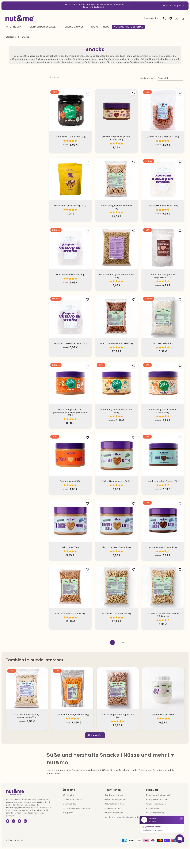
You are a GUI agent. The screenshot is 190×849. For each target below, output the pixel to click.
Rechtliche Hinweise (114, 795)
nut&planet (68, 813)
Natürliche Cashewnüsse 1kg (117, 613)
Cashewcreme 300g (70, 481)
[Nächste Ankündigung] (129, 5)
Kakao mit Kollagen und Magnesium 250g (163, 276)
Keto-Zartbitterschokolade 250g (70, 343)
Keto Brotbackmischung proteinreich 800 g (26, 716)
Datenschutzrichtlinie (114, 804)
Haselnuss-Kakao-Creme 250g (163, 481)
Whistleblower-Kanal (114, 813)
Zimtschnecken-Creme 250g (116, 547)
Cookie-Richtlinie (112, 808)
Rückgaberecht (153, 808)
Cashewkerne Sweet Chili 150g (163, 137)
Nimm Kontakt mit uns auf (158, 795)
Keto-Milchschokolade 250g (70, 274)
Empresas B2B (69, 804)
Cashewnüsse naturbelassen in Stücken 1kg (163, 614)
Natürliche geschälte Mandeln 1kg (116, 207)
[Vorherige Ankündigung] (60, 5)
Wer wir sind (68, 795)
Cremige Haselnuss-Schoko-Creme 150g (116, 138)
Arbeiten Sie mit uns (72, 799)
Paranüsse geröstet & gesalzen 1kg (118, 716)
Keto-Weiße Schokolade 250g (163, 206)
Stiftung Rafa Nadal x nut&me (76, 808)
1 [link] (112, 642)
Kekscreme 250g (70, 547)
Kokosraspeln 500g (163, 343)
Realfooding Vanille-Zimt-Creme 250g (116, 411)
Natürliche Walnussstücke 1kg (70, 613)
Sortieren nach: (147, 78)
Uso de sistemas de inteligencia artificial (123, 817)
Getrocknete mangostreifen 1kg (72, 715)
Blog (181, 6)
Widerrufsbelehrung (155, 813)
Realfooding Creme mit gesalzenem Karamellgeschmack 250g (70, 412)
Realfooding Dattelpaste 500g (70, 137)
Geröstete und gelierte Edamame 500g (116, 276)
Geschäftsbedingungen (115, 799)
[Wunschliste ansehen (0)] (170, 18)
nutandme (18, 840)
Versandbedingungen (156, 804)
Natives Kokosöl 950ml (163, 715)
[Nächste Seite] (122, 642)
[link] (95, 735)
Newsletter (169, 6)
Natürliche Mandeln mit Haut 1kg (116, 343)
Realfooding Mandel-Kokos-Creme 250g (162, 411)
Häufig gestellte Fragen (157, 799)
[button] (164, 18)
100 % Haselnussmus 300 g (116, 481)
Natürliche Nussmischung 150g (70, 206)
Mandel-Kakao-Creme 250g (162, 547)
